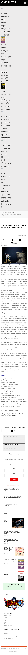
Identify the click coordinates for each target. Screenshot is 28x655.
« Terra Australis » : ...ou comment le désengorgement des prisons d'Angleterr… (12, 504)
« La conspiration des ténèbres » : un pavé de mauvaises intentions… (6, 100)
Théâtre (13, 212)
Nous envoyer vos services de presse (11, 635)
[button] (6, 240)
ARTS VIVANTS (8, 212)
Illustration (6, 627)
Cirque (5, 623)
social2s (6, 245)
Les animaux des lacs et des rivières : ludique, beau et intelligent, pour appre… (13, 497)
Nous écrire (6, 633)
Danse (5, 620)
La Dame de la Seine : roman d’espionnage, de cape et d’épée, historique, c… (11, 540)
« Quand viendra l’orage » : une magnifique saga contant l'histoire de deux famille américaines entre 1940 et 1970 (6, 62)
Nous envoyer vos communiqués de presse (12, 636)
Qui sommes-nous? (7, 631)
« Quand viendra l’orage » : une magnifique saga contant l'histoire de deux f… (10, 561)
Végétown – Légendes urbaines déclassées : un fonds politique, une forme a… (12, 532)
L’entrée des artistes (7, 615)
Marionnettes (6, 618)
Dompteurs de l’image (8, 625)
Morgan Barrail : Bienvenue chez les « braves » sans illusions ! (10, 573)
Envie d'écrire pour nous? (13, 651)
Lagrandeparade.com (21, 265)
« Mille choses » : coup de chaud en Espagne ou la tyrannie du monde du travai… (12, 489)
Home (3, 212)
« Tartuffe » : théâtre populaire (6, 520)
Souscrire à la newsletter (8, 638)
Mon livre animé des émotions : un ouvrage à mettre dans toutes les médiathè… (8, 549)
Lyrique (5, 622)
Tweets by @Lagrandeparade (10, 448)
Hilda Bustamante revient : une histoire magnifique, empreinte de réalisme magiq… (12, 512)
